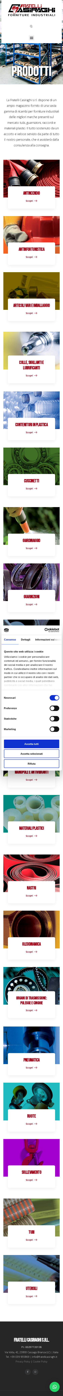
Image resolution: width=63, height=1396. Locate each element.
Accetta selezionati (31, 753)
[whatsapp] (35, 1372)
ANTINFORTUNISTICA (31, 249)
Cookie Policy (40, 1361)
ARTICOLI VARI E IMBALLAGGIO (31, 305)
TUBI (31, 1232)
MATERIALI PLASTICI (31, 828)
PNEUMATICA (32, 1060)
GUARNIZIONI (31, 597)
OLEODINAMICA (31, 944)
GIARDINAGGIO (31, 540)
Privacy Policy (23, 1361)
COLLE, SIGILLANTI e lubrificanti (31, 365)
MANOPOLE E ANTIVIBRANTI (31, 772)
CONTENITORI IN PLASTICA (31, 425)
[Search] (31, 26)
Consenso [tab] (10, 639)
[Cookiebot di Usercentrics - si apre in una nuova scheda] (45, 630)
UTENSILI (31, 1288)
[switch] (54, 708)
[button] (31, 38)
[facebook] (28, 1372)
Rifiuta (31, 763)
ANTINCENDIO (31, 193)
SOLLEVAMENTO (31, 1172)
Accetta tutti (31, 743)
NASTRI (31, 888)
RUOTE (31, 1116)
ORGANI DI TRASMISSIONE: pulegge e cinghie (31, 1000)
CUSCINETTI (31, 481)
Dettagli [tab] (25, 639)
